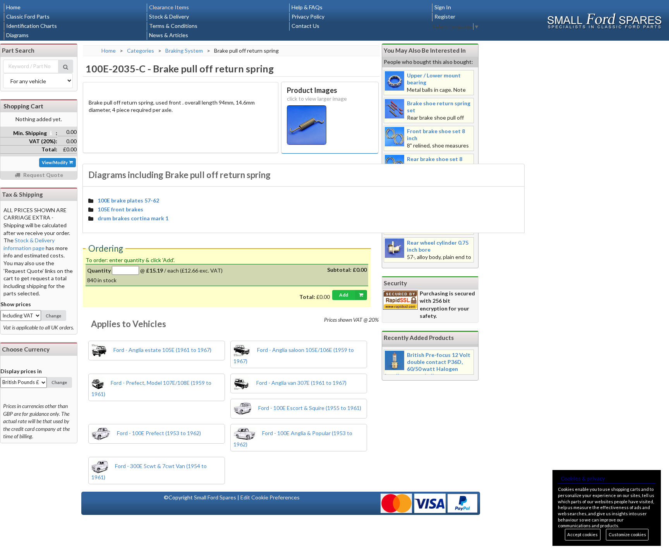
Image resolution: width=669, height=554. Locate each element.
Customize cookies (627, 534)
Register (444, 16)
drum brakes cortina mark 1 (133, 218)
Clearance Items (169, 7)
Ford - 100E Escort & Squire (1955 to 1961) (309, 408)
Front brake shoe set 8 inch (436, 134)
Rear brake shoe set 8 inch (434, 162)
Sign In (442, 7)
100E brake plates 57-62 (128, 200)
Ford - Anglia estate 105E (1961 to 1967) (161, 349)
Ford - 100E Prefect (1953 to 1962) (158, 433)
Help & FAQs (307, 7)
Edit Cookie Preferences (270, 497)
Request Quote (42, 175)
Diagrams (17, 35)
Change (53, 315)
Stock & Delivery (169, 16)
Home (13, 7)
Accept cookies (582, 534)
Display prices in (21, 371)
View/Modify (55, 162)
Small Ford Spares (215, 497)
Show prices (15, 304)
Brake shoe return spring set (438, 106)
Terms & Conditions (173, 25)
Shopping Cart (23, 106)
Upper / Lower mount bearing (434, 79)
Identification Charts (31, 25)
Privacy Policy (308, 16)
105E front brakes (120, 209)
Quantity (99, 270)
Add (343, 295)
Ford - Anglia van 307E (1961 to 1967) (301, 382)
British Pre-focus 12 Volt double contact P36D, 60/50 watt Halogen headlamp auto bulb (427, 365)
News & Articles (168, 35)
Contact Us (305, 25)
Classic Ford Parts (28, 16)
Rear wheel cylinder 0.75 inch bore (437, 246)
